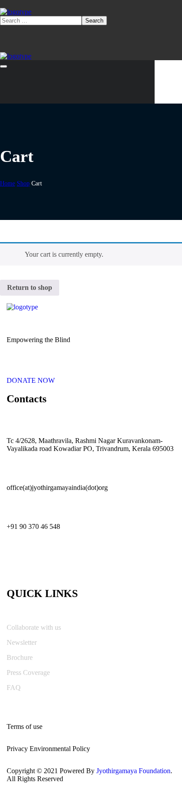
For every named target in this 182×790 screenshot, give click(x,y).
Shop (23, 183)
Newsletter (22, 642)
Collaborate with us (34, 627)
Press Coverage (28, 672)
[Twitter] (18, 566)
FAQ (14, 687)
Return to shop (29, 287)
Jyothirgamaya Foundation (133, 771)
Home (7, 183)
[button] (91, 377)
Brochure (20, 657)
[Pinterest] (62, 566)
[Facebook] (40, 566)
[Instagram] (84, 566)
